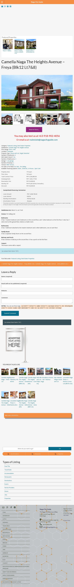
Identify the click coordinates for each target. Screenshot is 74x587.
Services (5, 542)
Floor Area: (4, 174)
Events (6, 484)
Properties (60, 454)
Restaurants (38, 454)
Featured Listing (12, 146)
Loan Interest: (7, 196)
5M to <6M (12, 149)
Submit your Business (8, 575)
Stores (6, 491)
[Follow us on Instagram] (10, 6)
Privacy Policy (66, 520)
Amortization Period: (9, 201)
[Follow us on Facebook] (7, 6)
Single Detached (24, 153)
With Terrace (10, 165)
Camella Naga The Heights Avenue (18, 147)
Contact (5, 563)
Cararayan (10, 151)
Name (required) (6, 276)
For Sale (16, 166)
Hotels (4, 519)
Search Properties (12, 415)
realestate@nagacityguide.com (43, 139)
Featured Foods (7, 529)
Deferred (25, 168)
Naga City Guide (45, 509)
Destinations (8, 480)
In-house (31, 168)
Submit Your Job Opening (9, 571)
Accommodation (14, 454)
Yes (14, 157)
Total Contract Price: (7, 176)
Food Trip (7, 466)
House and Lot (14, 153)
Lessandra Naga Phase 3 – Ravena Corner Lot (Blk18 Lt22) (19, 51)
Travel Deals (8, 469)
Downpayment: (5, 179)
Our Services (6, 515)
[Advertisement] (37, 21)
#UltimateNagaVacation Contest (12, 582)
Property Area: (5, 172)
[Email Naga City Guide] (2, 6)
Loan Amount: (7, 194)
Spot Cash (38, 168)
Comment (4, 298)
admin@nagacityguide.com (50, 527)
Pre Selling (23, 166)
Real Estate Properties (23, 146)
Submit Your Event (8, 578)
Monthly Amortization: (9, 199)
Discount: (4, 186)
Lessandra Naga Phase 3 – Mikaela (7, 50)
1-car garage (10, 161)
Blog (4, 559)
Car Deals (5, 522)
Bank (19, 168)
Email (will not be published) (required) (14, 283)
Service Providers (9, 487)
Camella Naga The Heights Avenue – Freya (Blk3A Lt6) (18, 264)
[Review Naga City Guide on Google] (5, 6)
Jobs (6, 494)
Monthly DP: (5, 183)
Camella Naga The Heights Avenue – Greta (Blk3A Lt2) (30, 51)
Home (4, 512)
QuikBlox (5, 552)
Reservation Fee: (6, 181)
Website (4, 290)
